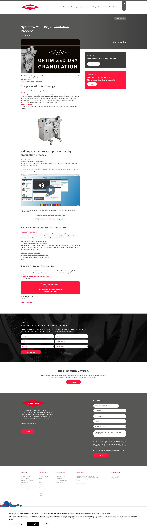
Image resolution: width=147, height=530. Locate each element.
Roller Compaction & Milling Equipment (34, 255)
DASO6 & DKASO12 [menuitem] (25, 486)
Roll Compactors (26, 93)
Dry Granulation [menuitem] (61, 476)
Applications (83, 7)
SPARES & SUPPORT (80, 483)
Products (65, 7)
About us (73, 382)
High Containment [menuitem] (25, 478)
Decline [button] (46, 524)
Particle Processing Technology (32, 161)
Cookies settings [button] (17, 524)
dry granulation (26, 79)
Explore (27, 431)
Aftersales (105, 7)
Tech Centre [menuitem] (60, 482)
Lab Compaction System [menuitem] (27, 480)
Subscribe (94, 63)
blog (22, 259)
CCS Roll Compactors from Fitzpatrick (34, 243)
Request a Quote (114, 7)
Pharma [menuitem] (41, 478)
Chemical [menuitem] (41, 484)
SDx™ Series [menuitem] (24, 490)
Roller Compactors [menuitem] (62, 480)
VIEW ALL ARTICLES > (28, 23)
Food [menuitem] (40, 482)
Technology (74, 7)
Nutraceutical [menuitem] (42, 480)
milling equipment (27, 104)
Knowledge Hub (94, 7)
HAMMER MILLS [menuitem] (24, 482)
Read (92, 84)
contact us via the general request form (35, 276)
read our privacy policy (112, 445)
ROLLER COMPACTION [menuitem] (26, 476)
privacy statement (59, 517)
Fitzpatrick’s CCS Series (29, 232)
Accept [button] (33, 524)
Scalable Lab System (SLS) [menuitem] (28, 488)
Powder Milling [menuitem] (60, 478)
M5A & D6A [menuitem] (23, 484)
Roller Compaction (26, 302)
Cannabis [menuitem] (41, 495)
